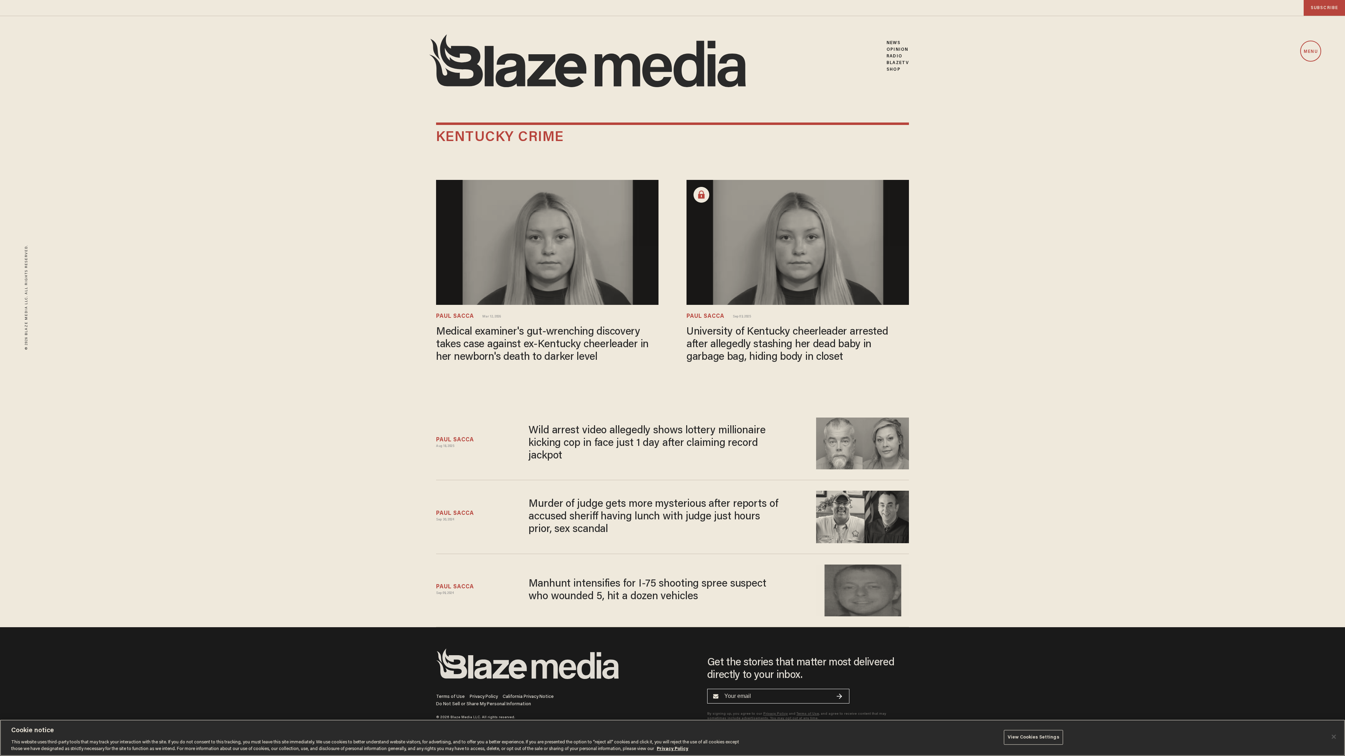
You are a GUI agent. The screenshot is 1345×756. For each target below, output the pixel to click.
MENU (1310, 51)
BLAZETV (898, 63)
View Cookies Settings (1033, 737)
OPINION (897, 49)
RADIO (894, 56)
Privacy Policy (484, 696)
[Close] (1333, 736)
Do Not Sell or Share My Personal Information (483, 704)
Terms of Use (450, 696)
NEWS (893, 43)
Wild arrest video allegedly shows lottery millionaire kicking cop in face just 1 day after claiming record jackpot (647, 443)
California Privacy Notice (528, 696)
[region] (672, 738)
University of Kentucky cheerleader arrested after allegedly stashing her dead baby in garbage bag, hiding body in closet (787, 345)
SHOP (893, 69)
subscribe (1324, 8)
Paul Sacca (455, 316)
